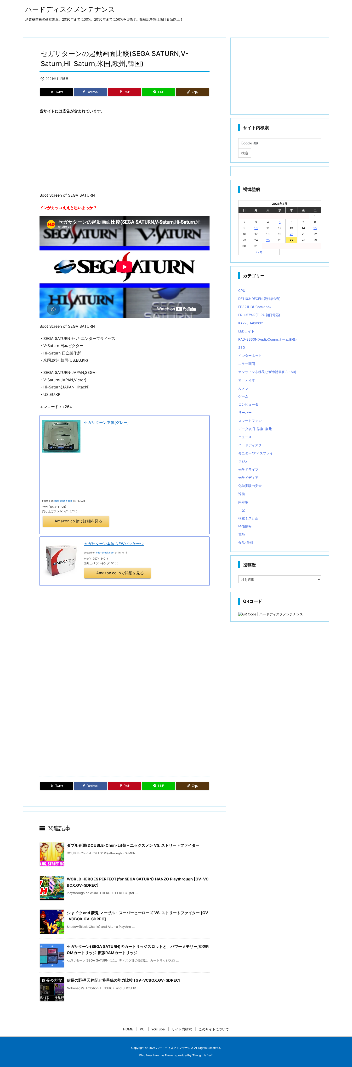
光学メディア (248, 477)
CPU (241, 290)
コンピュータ (248, 404)
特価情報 (245, 526)
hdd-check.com (105, 552)
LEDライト (246, 331)
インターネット (250, 356)
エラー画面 (246, 364)
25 (268, 240)
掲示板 (243, 502)
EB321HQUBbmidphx (255, 307)
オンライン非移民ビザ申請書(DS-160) (267, 372)
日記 (241, 510)
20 (291, 234)
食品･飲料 (245, 543)
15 (315, 228)
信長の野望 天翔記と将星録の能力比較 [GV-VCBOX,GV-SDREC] (124, 980)
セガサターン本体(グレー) (106, 422)
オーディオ (246, 380)
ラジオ (243, 461)
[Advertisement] (125, 153)
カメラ (243, 388)
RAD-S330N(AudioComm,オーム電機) (267, 339)
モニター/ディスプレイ (255, 453)
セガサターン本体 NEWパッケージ (114, 543)
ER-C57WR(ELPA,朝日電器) (259, 315)
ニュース (245, 437)
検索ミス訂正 (248, 518)
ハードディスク (250, 445)
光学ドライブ (248, 469)
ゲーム (243, 396)
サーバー (245, 412)
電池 (241, 534)
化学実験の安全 (250, 486)
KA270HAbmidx (250, 323)
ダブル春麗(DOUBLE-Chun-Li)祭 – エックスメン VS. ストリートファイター (133, 845)
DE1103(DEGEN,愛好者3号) (259, 299)
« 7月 (259, 252)
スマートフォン (250, 421)
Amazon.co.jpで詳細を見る (78, 521)
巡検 (241, 494)
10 (256, 228)
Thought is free (202, 1055)
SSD (241, 347)
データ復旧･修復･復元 (255, 429)
